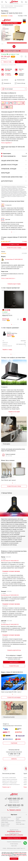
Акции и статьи (5, 825)
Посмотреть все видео (14, 697)
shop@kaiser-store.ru (14, 831)
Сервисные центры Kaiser (7, 820)
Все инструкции (9, 88)
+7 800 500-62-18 (14, 805)
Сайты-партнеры (20, 824)
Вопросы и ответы (20, 820)
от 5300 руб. (8, 75)
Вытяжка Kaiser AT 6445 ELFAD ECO (10, 560)
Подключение (4, 819)
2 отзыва (10, 15)
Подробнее (14, 743)
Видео (17, 819)
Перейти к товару (7, 349)
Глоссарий (18, 817)
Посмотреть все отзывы (14, 247)
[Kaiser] (14, 2)
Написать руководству (14, 838)
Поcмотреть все (14, 666)
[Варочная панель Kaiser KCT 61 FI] (14, 299)
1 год (20, 70)
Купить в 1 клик (7, 61)
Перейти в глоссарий (14, 411)
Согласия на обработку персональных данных (18, 856)
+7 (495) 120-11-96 (14, 754)
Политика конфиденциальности (14, 841)
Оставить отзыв (14, 244)
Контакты (18, 822)
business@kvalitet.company (14, 835)
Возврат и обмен (5, 824)
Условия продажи (14, 843)
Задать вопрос (14, 662)
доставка (7, 70)
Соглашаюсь (14, 858)
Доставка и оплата (6, 817)
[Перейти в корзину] (26, 2)
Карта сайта (14, 845)
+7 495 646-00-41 (14, 799)
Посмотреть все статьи (14, 486)
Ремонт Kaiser (4, 822)
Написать (14, 758)
